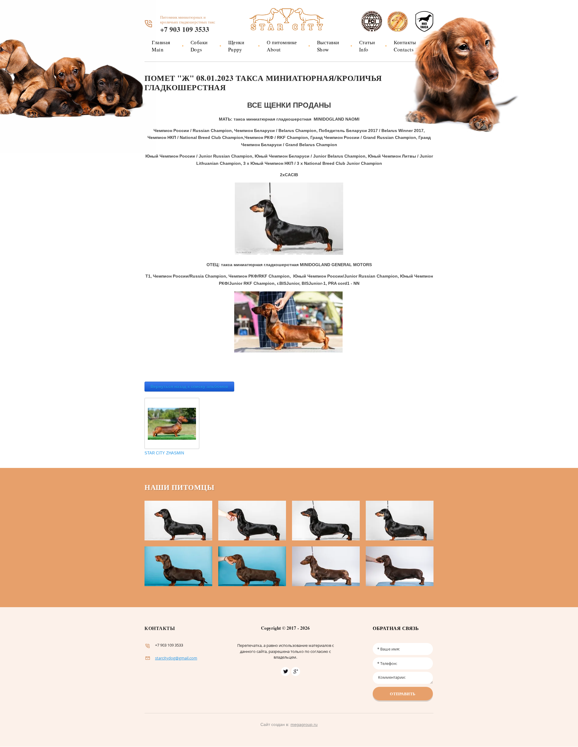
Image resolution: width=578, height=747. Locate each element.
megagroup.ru (304, 724)
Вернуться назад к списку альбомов (189, 386)
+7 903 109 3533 (184, 29)
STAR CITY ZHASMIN (164, 453)
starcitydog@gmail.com (176, 658)
